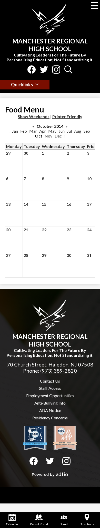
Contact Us (50, 380)
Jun (62, 131)
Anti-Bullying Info (50, 402)
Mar (33, 131)
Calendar (12, 524)
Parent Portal (39, 524)
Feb (23, 131)
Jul (69, 131)
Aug (77, 131)
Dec (58, 135)
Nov (48, 135)
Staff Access (50, 388)
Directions (87, 524)
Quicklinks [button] (22, 84)
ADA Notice (50, 410)
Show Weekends (33, 116)
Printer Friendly (67, 116)
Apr (42, 131)
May (52, 131)
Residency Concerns (50, 417)
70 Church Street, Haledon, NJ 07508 (50, 364)
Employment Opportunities (50, 395)
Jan (15, 131)
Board (64, 524)
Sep (87, 131)
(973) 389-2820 (58, 371)
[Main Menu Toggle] (94, 5)
